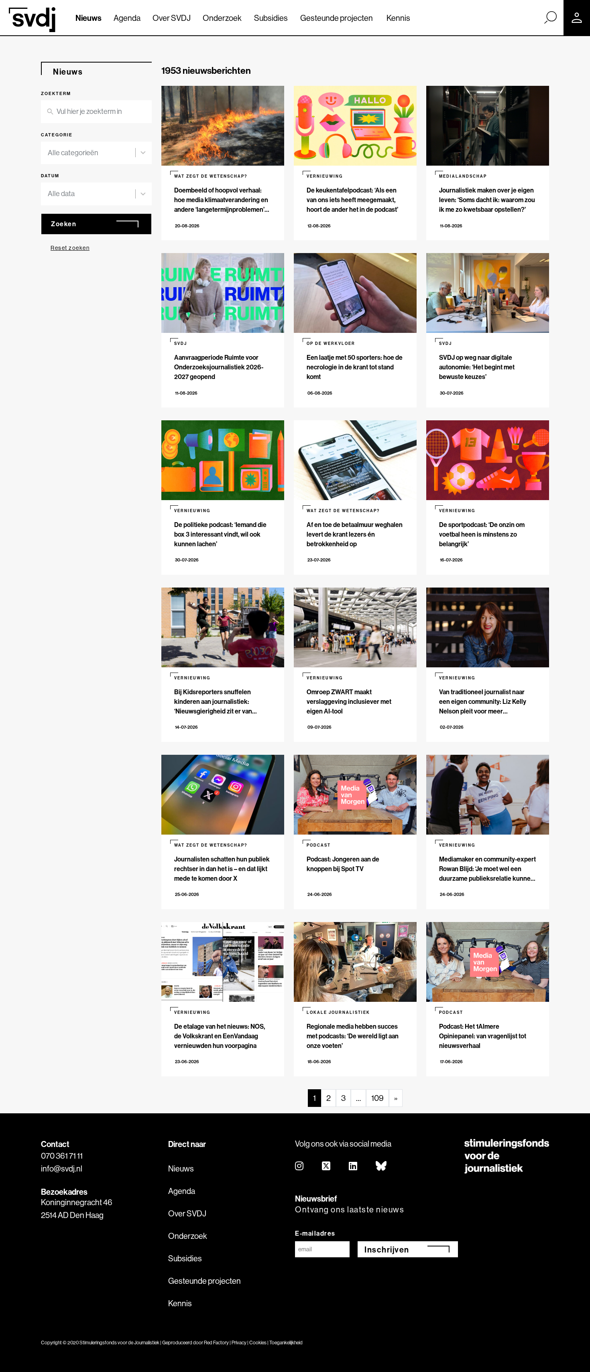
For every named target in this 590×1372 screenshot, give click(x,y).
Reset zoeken (70, 247)
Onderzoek (222, 18)
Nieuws (88, 18)
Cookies (258, 1343)
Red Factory (216, 1343)
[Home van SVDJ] (32, 19)
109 (377, 1098)
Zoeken (63, 224)
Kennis (398, 18)
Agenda (127, 18)
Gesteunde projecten (336, 18)
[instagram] (299, 1166)
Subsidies (271, 18)
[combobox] (96, 153)
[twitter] (326, 1166)
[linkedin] (353, 1166)
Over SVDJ (172, 18)
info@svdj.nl (61, 1168)
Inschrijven (386, 1249)
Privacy (239, 1343)
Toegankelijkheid (286, 1343)
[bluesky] (381, 1166)
